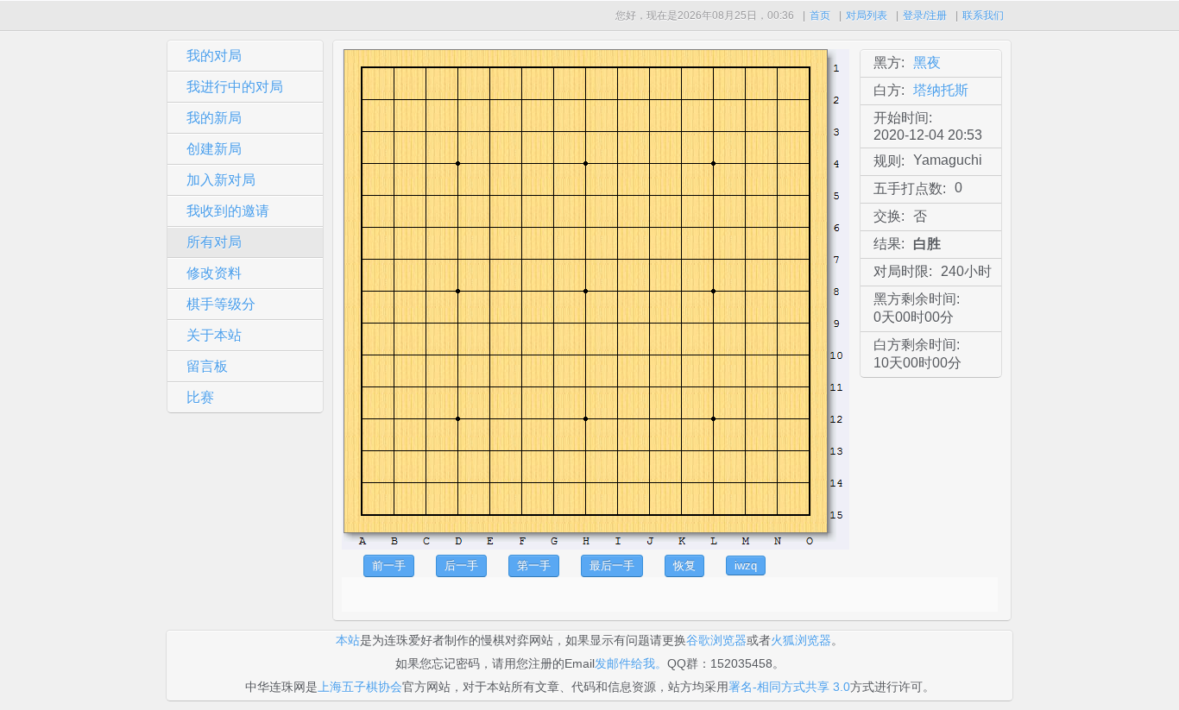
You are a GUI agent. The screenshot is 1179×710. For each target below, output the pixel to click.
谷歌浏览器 (716, 640)
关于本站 (214, 335)
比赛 (200, 397)
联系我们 (983, 15)
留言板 (207, 366)
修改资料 (214, 273)
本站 (348, 640)
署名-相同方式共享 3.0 (789, 687)
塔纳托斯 (940, 90)
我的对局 (214, 55)
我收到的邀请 (227, 211)
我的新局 (214, 117)
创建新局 (214, 148)
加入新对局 (220, 180)
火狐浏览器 (801, 640)
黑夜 (927, 62)
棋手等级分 (220, 304)
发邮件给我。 (631, 663)
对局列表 (866, 15)
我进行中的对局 (234, 86)
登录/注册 (925, 15)
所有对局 (214, 242)
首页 (820, 15)
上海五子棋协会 (360, 687)
